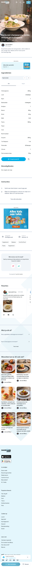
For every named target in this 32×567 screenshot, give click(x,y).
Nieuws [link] (3, 547)
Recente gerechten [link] (6, 473)
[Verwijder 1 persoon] (24, 78)
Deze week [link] (4, 470)
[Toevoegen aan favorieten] (3, 314)
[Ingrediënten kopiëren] (29, 159)
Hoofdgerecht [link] (5, 521)
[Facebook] (3, 560)
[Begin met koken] (16, 21)
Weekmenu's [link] (4, 475)
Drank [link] (2, 528)
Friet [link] (2, 498)
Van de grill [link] (4, 493)
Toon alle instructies (16, 199)
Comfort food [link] (5, 477)
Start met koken (12, 564)
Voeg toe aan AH (14, 159)
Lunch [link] (3, 517)
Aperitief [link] (3, 519)
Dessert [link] (3, 524)
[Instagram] (10, 560)
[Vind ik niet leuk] (13, 266)
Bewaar (27, 564)
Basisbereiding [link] (5, 526)
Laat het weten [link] (19, 274)
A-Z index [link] (3, 482)
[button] (5, 242)
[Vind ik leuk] (19, 266)
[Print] (24, 2)
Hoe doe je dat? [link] (5, 544)
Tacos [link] (3, 500)
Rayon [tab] (23, 83)
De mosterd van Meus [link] (7, 542)
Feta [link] (2, 505)
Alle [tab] (9, 83)
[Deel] (20, 2)
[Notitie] (16, 2)
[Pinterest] (14, 560)
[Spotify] (17, 560)
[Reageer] (8, 314)
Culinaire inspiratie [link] (6, 540)
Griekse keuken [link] (5, 503)
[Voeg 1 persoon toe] (28, 78)
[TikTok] (7, 560)
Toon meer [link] (16, 346)
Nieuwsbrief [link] (4, 480)
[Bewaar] (13, 361)
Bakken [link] (3, 496)
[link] (5, 2)
